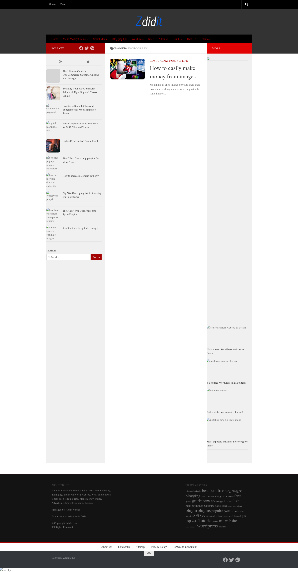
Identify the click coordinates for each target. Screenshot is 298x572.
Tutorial (205, 520)
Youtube (222, 526)
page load (221, 505)
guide (197, 501)
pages (229, 506)
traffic (195, 521)
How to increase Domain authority (81, 175)
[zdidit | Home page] (149, 22)
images (228, 501)
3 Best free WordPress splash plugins (226, 382)
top (188, 520)
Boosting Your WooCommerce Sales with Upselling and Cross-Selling (80, 92)
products (235, 511)
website (231, 520)
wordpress (207, 525)
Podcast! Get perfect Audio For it (80, 140)
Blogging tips (119, 39)
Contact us (124, 547)
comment (210, 496)
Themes (205, 39)
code (203, 496)
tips (243, 515)
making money (194, 506)
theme (237, 516)
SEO (151, 39)
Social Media (100, 39)
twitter (215, 521)
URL (221, 521)
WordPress (137, 39)
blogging (193, 495)
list (236, 501)
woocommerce (191, 527)
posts (227, 511)
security (189, 516)
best (205, 490)
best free (217, 490)
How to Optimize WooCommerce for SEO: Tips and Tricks (80, 125)
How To (191, 39)
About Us (106, 547)
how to (209, 501)
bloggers (237, 491)
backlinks (197, 491)
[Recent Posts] (60, 61)
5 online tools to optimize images (80, 228)
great (188, 501)
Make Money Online (74, 39)
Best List (177, 39)
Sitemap (140, 547)
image (219, 501)
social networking (218, 516)
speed (230, 516)
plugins (204, 510)
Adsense (163, 39)
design (218, 496)
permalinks (237, 506)
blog (228, 490)
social (205, 516)
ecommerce (228, 496)
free (237, 495)
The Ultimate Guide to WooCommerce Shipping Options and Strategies (81, 74)
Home (52, 4)
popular (217, 510)
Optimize (209, 505)
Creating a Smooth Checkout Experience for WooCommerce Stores (79, 109)
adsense (189, 491)
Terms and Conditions (185, 547)
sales (242, 511)
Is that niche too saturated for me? (225, 412)
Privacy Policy (159, 547)
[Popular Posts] (88, 61)
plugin (191, 510)
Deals (63, 4)
